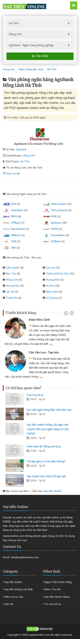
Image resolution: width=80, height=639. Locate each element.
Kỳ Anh (50, 285)
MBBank (15, 235)
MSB (53, 216)
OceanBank (57, 235)
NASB (54, 228)
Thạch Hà (11, 297)
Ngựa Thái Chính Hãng (58, 582)
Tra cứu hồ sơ (52, 604)
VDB (13, 241)
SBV (13, 247)
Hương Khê (52, 279)
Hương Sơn (13, 285)
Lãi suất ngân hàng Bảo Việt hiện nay (49, 409)
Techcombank (58, 210)
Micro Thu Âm (52, 589)
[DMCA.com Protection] (40, 628)
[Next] (71, 314)
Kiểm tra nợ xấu (13, 596)
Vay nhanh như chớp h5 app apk (46, 476)
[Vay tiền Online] (35, 5)
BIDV (13, 216)
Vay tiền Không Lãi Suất (18, 589)
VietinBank (16, 210)
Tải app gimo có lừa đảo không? (46, 461)
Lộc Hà (10, 291)
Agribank (21, 149)
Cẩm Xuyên (13, 267)
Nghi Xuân (52, 291)
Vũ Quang (52, 297)
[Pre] (66, 314)
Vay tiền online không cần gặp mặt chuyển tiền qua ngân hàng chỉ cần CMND (48, 429)
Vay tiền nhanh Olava (57, 596)
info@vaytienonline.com (25, 557)
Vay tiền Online (52, 490)
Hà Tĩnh (25, 161)
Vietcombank (58, 203)
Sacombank (17, 228)
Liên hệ (8, 604)
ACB (13, 203)
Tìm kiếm (41, 56)
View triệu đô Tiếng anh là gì (43, 446)
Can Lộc (51, 267)
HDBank (55, 241)
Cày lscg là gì (35, 394)
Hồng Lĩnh (29, 155)
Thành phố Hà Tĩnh (57, 273)
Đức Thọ (11, 273)
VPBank (15, 222)
